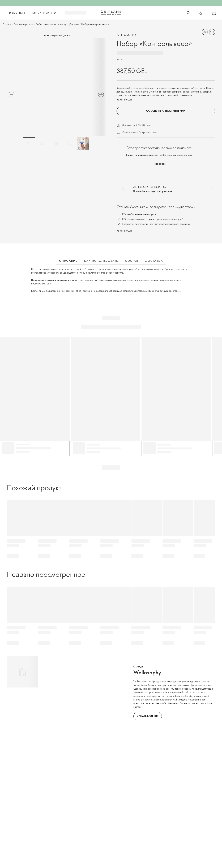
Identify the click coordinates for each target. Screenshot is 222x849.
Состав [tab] (131, 261)
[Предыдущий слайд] (11, 94)
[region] (56, 87)
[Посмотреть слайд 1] (29, 143)
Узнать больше (124, 99)
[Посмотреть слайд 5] (83, 143)
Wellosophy (126, 34)
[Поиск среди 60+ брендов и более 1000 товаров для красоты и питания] (188, 12)
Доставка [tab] (154, 261)
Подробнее (159, 163)
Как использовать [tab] (101, 261)
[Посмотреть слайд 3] (56, 143)
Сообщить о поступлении (165, 110)
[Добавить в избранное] (212, 32)
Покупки (16, 13)
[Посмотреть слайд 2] (43, 143)
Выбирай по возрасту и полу (51, 24)
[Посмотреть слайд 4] (70, 143)
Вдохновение (45, 13)
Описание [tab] (68, 261)
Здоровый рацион (23, 24)
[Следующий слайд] (101, 94)
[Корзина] (214, 12)
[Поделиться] (205, 32)
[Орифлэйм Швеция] (111, 13)
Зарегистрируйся (148, 154)
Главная (7, 24)
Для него (74, 24)
